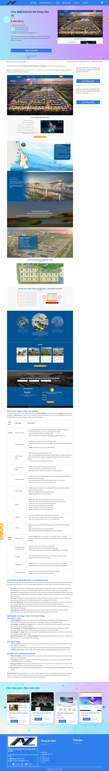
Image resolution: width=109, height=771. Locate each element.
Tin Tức (76, 3)
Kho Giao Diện (66, 3)
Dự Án (57, 3)
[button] (5, 707)
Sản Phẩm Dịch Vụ (45, 3)
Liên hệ (85, 3)
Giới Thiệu (34, 3)
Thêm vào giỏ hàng (31, 50)
